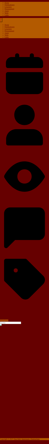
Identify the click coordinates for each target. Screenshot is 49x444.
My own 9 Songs (9, 309)
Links (7, 15)
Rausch (7, 425)
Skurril (7, 431)
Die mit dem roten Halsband (25, 363)
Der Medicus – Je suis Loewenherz (17, 338)
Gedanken (8, 411)
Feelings (8, 407)
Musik (2, 48)
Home (7, 3)
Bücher (7, 400)
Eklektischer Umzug (12, 336)
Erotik (2, 305)
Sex (6, 429)
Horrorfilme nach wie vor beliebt (16, 352)
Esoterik (7, 404)
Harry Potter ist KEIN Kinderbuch (25, 379)
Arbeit (7, 398)
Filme (7, 409)
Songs (22, 305)
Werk (6, 13)
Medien (7, 415)
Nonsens (8, 421)
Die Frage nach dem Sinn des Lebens (18, 340)
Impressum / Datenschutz (31, 439)
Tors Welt (17, 439)
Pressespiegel (9, 9)
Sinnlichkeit (15, 305)
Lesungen (8, 7)
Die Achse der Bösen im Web (15, 350)
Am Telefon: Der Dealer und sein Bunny (19, 344)
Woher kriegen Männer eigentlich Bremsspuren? (29, 361)
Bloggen (8, 346)
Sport (6, 433)
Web (6, 435)
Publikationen (9, 5)
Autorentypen (9, 342)
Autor (7, 11)
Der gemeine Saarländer (26, 365)
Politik (7, 423)
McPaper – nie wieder (20, 390)
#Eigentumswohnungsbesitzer (15, 334)
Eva (1, 151)
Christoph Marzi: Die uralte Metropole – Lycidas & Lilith (25, 348)
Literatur (8, 413)
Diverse (7, 402)
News (7, 419)
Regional (8, 427)
